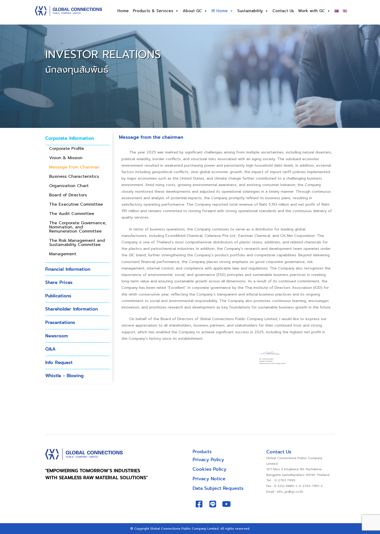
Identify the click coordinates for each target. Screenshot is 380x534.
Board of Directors (68, 195)
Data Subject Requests (218, 488)
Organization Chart (69, 186)
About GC (192, 11)
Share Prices (59, 282)
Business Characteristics (74, 176)
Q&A (50, 349)
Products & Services (153, 11)
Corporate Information (69, 138)
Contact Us (283, 11)
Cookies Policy (209, 469)
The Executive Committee (76, 204)
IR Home (219, 11)
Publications (58, 295)
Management (62, 254)
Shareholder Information (71, 309)
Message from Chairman (74, 167)
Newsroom (56, 335)
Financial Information (67, 269)
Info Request (59, 362)
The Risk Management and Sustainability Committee (77, 242)
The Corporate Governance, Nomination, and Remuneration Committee (77, 227)
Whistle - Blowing (64, 375)
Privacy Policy (208, 459)
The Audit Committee (71, 214)
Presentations (60, 322)
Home (123, 11)
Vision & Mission (65, 158)
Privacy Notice (209, 478)
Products (202, 451)
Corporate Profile (66, 148)
